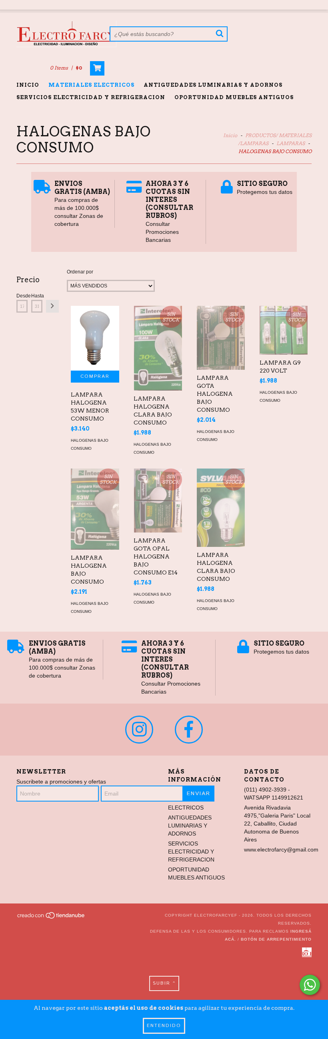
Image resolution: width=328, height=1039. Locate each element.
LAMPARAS (290, 143)
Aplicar (52, 306)
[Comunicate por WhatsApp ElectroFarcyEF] (310, 985)
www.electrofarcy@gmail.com (281, 849)
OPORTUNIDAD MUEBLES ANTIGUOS (234, 97)
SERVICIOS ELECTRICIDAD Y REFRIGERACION (90, 97)
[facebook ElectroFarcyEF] (189, 730)
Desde (22, 296)
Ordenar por (80, 272)
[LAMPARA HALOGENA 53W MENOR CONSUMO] (95, 338)
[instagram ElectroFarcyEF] (139, 730)
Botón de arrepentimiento (276, 939)
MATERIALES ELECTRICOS (91, 85)
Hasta (36, 296)
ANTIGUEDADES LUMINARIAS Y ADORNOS (213, 85)
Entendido (164, 1025)
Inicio (27, 85)
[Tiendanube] (51, 917)
